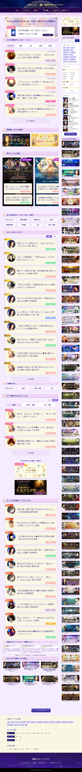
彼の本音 (68, 47)
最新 (49, 236)
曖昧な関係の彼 (72, 59)
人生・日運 (47, 405)
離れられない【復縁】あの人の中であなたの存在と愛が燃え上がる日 (18, 188)
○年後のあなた (66, 52)
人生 (37, 225)
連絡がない (37, 220)
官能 (72, 78)
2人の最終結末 (72, 52)
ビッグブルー (22, 749)
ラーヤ (31, 749)
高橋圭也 (16, 749)
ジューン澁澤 (9, 749)
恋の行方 (73, 72)
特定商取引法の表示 (43, 762)
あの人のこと (9, 220)
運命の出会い (65, 59)
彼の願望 (71, 54)
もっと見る (30, 379)
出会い (52, 220)
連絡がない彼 (65, 61)
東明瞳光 (36, 749)
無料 (64, 47)
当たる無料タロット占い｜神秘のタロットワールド (41, 5)
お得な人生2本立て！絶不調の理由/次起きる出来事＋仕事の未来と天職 (50, 199)
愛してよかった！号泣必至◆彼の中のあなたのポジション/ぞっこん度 (50, 188)
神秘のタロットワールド (41, 759)
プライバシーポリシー (25, 762)
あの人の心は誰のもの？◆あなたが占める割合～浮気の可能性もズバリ (18, 199)
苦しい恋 (72, 47)
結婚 (72, 84)
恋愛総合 (65, 76)
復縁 (75, 61)
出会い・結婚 (30, 405)
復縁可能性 (9, 225)
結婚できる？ (65, 54)
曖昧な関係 (23, 220)
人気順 (49, 400)
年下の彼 (71, 61)
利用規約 (34, 762)
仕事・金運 (51, 225)
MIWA (27, 749)
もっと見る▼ (30, 121)
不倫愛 (24, 225)
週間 (55, 236)
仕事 (72, 90)
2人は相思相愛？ (58, 722)
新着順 (55, 400)
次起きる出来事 (66, 50)
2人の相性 (73, 74)
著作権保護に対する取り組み (55, 762)
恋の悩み (65, 74)
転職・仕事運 (64, 722)
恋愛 (14, 405)
